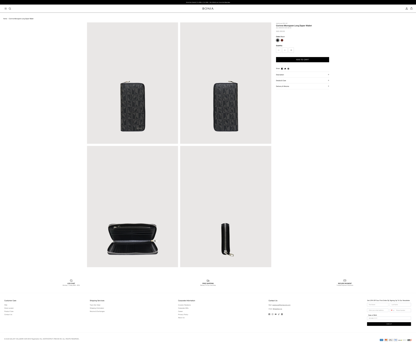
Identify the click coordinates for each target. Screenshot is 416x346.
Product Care (8, 311)
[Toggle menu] (5, 8)
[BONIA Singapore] (208, 8)
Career (180, 311)
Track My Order (95, 305)
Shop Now (223, 2)
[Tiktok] (279, 314)
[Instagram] (272, 314)
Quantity (279, 46)
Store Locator (9, 308)
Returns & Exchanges (97, 311)
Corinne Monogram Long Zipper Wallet (21, 19)
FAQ (5, 305)
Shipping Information (97, 308)
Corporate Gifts (183, 308)
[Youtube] (275, 314)
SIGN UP (389, 324)
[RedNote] (282, 314)
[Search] (10, 8)
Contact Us (8, 314)
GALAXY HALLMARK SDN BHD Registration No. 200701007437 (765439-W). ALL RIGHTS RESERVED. (44, 339)
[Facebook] (269, 314)
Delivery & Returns (282, 86)
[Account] (406, 8)
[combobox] (392, 310)
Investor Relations (184, 305)
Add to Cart (302, 59)
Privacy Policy (183, 314)
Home (5, 19)
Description (280, 75)
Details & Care (281, 81)
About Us (181, 318)
